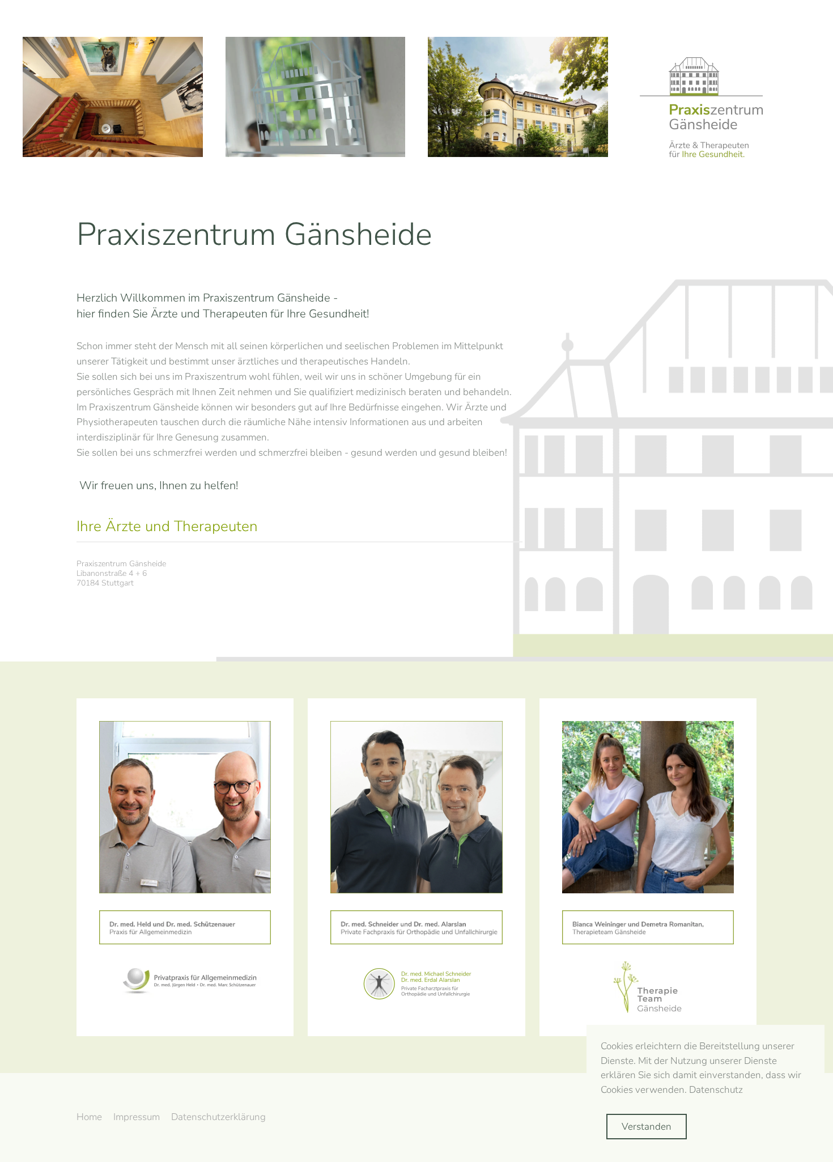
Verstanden (647, 1126)
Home (89, 1116)
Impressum (136, 1116)
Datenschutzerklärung (218, 1116)
